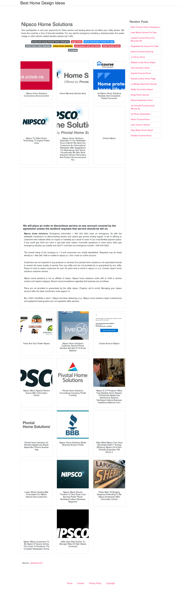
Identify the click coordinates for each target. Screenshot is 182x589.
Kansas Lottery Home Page (143, 78)
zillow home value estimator (38, 46)
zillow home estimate (62, 46)
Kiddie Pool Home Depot (142, 89)
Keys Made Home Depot (142, 130)
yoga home (77, 41)
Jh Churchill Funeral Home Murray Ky (143, 107)
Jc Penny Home (138, 57)
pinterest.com (36, 562)
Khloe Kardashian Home (142, 100)
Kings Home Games (140, 94)
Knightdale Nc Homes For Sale (145, 46)
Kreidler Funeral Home (141, 135)
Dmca (69, 583)
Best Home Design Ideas (42, 2)
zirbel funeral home (111, 46)
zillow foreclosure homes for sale (99, 41)
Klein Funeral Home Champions (145, 27)
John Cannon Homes (140, 124)
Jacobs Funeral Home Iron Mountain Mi (143, 39)
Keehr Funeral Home (140, 119)
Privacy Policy (95, 583)
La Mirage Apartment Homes (144, 83)
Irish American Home (140, 67)
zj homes (73, 50)
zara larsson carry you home (87, 46)
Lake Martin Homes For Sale (144, 32)
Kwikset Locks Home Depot (143, 62)
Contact (80, 583)
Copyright (110, 583)
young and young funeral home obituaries (50, 41)
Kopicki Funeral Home (141, 73)
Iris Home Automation (140, 113)
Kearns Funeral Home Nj (142, 51)
